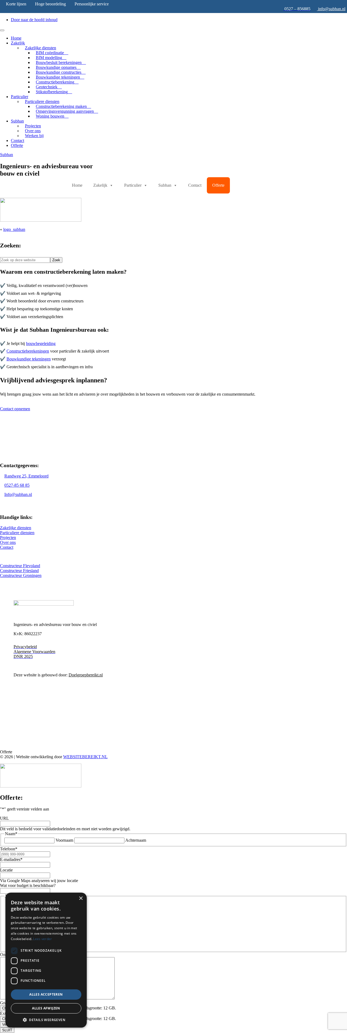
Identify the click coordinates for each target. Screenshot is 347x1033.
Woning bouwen (50, 116)
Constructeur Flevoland (20, 565)
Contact (17, 140)
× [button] (81, 898)
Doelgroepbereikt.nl (86, 675)
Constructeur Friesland (19, 570)
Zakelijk (18, 43)
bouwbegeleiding (41, 343)
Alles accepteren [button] (46, 994)
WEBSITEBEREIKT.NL (85, 756)
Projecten (8, 537)
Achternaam (135, 840)
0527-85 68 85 (17, 485)
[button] (46, 1019)
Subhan (17, 121)
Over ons (8, 542)
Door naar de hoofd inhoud (34, 19)
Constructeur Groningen (20, 575)
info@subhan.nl (331, 9)
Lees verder (42, 939)
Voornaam (64, 840)
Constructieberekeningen (28, 351)
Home (16, 38)
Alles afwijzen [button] (46, 1008)
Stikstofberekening (52, 91)
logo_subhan (14, 229)
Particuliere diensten (17, 532)
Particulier (19, 96)
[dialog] (46, 960)
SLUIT (7, 1030)
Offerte (17, 145)
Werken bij (34, 135)
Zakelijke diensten (15, 527)
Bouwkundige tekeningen (29, 359)
